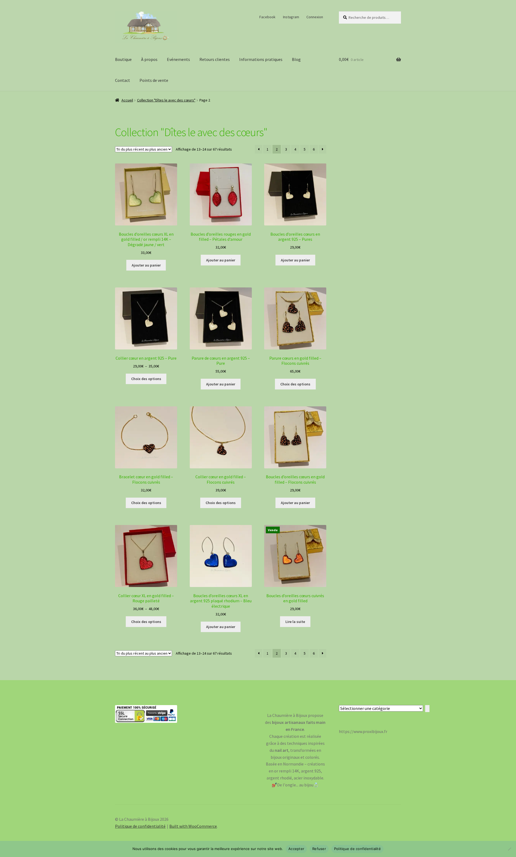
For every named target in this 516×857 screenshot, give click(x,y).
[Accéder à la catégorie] (427, 708)
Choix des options (146, 378)
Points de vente (153, 80)
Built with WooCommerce (193, 826)
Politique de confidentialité (140, 826)
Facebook (267, 16)
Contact (122, 80)
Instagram (291, 16)
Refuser (319, 849)
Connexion (314, 16)
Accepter (296, 849)
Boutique (123, 59)
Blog (296, 59)
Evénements (178, 59)
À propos (149, 59)
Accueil (127, 100)
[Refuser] (509, 849)
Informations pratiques (260, 59)
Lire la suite (295, 621)
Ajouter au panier (146, 265)
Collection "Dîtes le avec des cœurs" (166, 100)
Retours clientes (214, 59)
